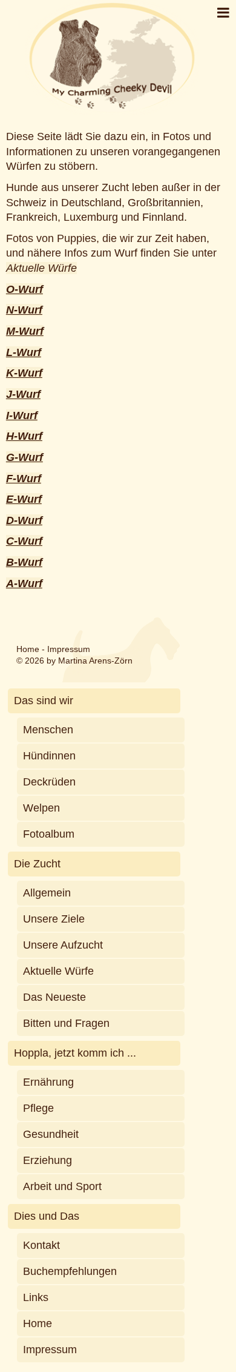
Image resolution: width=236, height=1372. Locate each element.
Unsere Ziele (54, 919)
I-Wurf (22, 415)
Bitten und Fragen (66, 1023)
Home (27, 649)
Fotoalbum (48, 834)
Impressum (68, 649)
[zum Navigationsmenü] (223, 13)
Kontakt (41, 1245)
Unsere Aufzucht (63, 945)
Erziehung (47, 1160)
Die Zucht (37, 864)
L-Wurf (23, 352)
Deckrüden (49, 782)
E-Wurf (24, 499)
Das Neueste (54, 997)
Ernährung (48, 1082)
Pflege (38, 1108)
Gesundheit (51, 1134)
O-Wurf (24, 289)
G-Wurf (24, 457)
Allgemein (47, 893)
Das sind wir (43, 700)
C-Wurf (24, 541)
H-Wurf (24, 436)
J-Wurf (23, 394)
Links (35, 1297)
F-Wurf (23, 478)
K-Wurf (24, 373)
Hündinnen (49, 756)
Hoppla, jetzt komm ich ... (75, 1053)
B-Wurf (24, 562)
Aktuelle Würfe (41, 268)
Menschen (48, 730)
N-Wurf (24, 310)
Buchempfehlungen (70, 1271)
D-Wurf (24, 520)
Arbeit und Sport (62, 1186)
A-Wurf (24, 583)
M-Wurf (25, 331)
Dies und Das (46, 1216)
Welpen (41, 808)
